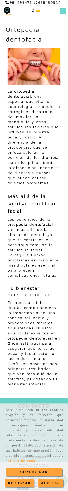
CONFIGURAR (34, 472)
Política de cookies (23, 461)
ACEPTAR (50, 483)
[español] (38, 11)
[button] (63, 11)
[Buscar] (33, 11)
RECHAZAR (19, 483)
